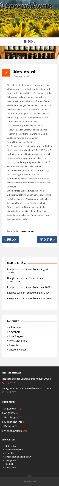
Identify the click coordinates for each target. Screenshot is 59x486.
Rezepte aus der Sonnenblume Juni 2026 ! (29, 287)
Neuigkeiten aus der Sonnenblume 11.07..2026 (27, 388)
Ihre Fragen (16, 336)
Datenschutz (12, 446)
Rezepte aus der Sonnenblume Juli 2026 (28, 292)
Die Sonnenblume (14, 449)
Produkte (10, 453)
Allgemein (15, 327)
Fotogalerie (11, 460)
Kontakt (9, 464)
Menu (31, 41)
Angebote (14, 332)
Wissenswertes (27, 231)
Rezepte (14, 345)
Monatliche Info (18, 340)
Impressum (11, 467)
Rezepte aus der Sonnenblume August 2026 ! (26, 378)
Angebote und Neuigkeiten (18, 456)
